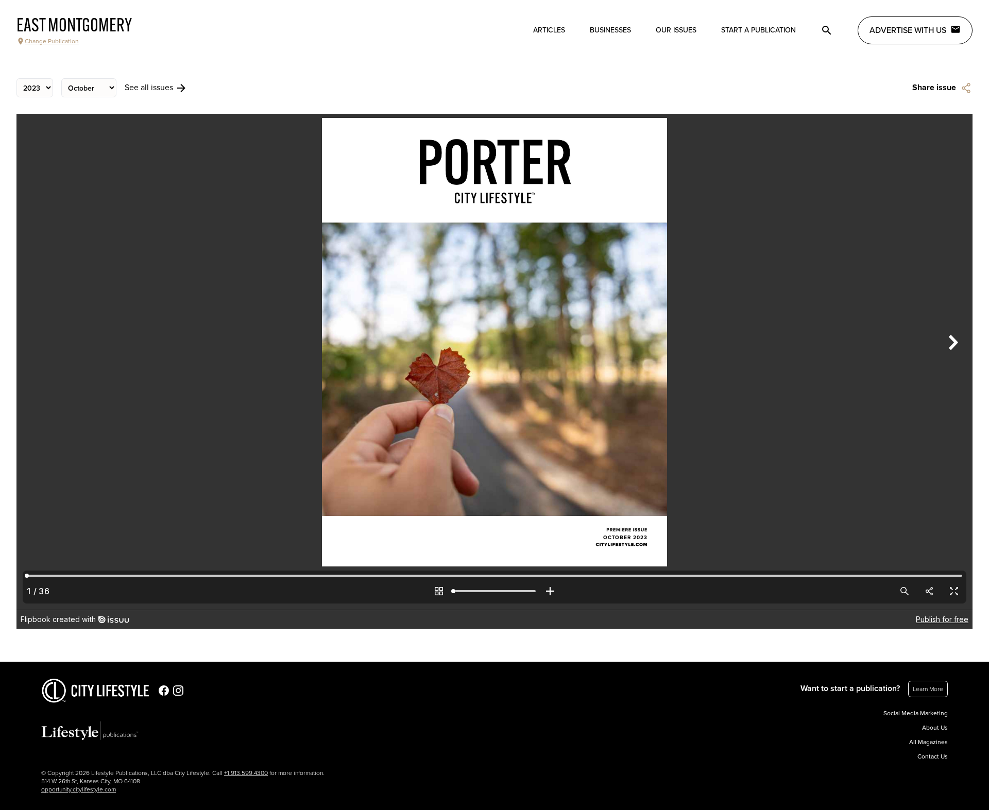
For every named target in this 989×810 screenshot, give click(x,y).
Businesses (610, 30)
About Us (935, 727)
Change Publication (52, 41)
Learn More (928, 689)
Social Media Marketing (915, 713)
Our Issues (676, 30)
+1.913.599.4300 (246, 773)
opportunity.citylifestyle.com (78, 789)
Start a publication (758, 30)
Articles (549, 30)
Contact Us (932, 756)
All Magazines (928, 742)
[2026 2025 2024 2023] (34, 87)
